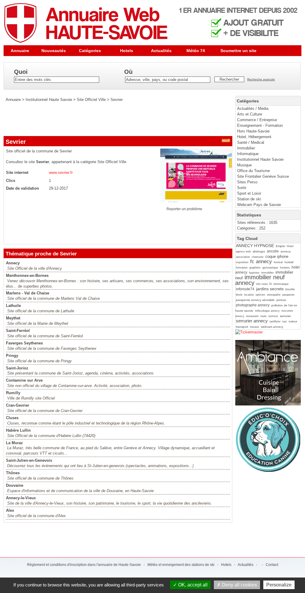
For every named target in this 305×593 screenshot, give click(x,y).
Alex (10, 510)
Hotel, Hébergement (254, 137)
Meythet (13, 318)
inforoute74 (245, 289)
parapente (288, 294)
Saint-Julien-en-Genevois (29, 460)
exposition (242, 262)
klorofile (290, 289)
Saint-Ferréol (18, 330)
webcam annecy (272, 326)
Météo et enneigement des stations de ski (180, 565)
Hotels (126, 50)
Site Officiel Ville (91, 99)
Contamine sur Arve (24, 380)
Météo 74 (195, 50)
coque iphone (276, 256)
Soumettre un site (238, 50)
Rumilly (13, 393)
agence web (243, 251)
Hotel (290, 246)
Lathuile (13, 305)
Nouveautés (53, 50)
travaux (254, 326)
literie (239, 294)
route (263, 316)
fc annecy (261, 261)
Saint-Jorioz (17, 368)
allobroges (259, 251)
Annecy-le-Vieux (21, 498)
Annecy (13, 263)
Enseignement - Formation (260, 125)
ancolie (273, 251)
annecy (286, 251)
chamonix (258, 256)
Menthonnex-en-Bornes (27, 275)
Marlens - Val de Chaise (27, 293)
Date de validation (22, 188)
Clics (10, 180)
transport (242, 326)
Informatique (248, 154)
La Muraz (14, 443)
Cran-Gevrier (17, 405)
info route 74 (264, 284)
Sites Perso (247, 182)
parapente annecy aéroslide (255, 300)
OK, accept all (192, 584)
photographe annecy (253, 305)
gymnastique (270, 267)
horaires (285, 267)
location (249, 294)
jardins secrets (270, 288)
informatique (281, 284)
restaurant (252, 316)
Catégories (90, 50)
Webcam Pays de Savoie (259, 204)
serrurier (285, 316)
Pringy (12, 355)
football (288, 262)
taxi (284, 321)
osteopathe (274, 294)
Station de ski (249, 199)
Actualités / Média (252, 108)
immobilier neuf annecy (260, 280)
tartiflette (275, 321)
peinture (281, 300)
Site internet (17, 172)
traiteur (293, 321)
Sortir (241, 187)
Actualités (161, 50)
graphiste (255, 267)
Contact (272, 565)
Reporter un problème (184, 209)
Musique (244, 165)
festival (278, 262)
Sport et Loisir (249, 193)
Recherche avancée (261, 79)
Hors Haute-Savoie (253, 131)
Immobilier (246, 148)
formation (242, 267)
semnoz (273, 316)
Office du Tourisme (253, 170)
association (243, 256)
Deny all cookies (239, 584)
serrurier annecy (252, 320)
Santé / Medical (250, 142)
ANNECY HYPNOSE (255, 245)
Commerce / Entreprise (257, 120)
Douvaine (14, 485)
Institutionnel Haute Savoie (260, 159)
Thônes (13, 473)
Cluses (12, 418)
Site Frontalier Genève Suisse (263, 176)
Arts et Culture (249, 114)
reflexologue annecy (267, 310)
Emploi (280, 246)
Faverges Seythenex (24, 343)
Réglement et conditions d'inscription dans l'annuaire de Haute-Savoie (84, 565)
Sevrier (117, 99)
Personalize (279, 584)
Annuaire (20, 50)
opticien (260, 294)
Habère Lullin (18, 430)
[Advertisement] (112, 119)
